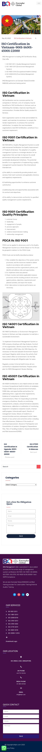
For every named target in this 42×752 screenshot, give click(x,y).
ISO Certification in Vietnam (23, 38)
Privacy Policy (9, 748)
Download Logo (11, 641)
